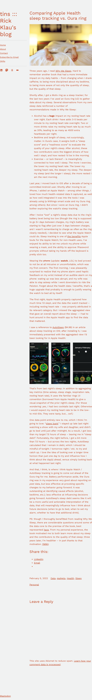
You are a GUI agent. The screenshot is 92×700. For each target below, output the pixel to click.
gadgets (61, 578)
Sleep (78, 578)
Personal (34, 584)
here (46, 529)
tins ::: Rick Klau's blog (8, 24)
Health (70, 578)
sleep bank (52, 423)
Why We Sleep (63, 71)
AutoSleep (58, 327)
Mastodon (5, 696)
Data (53, 578)
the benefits (74, 236)
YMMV (45, 544)
